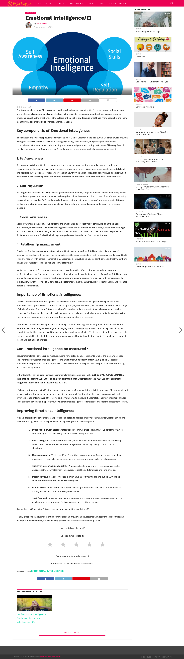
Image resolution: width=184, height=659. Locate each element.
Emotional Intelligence (47, 571)
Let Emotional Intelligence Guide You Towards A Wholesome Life (31, 618)
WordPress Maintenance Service (50, 656)
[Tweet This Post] (54, 100)
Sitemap (157, 657)
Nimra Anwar (42, 24)
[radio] (49, 544)
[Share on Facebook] (36, 100)
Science (91, 3)
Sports (112, 3)
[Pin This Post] (72, 100)
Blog (149, 657)
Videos (122, 3)
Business (50, 3)
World (102, 3)
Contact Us (166, 657)
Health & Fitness (76, 3)
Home (39, 3)
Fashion (61, 3)
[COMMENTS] (108, 100)
